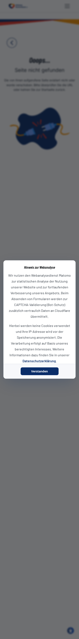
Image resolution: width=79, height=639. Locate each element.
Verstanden (39, 371)
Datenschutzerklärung (39, 361)
